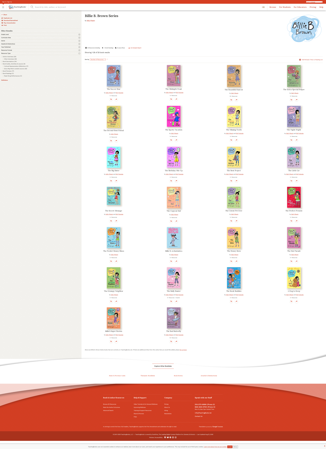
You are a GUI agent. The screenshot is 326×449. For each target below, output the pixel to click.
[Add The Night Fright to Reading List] (291, 140)
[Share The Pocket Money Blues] (116, 261)
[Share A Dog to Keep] (296, 301)
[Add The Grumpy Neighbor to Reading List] (111, 301)
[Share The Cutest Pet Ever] (236, 221)
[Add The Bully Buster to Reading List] (171, 301)
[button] (3, 7)
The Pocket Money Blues (113, 251)
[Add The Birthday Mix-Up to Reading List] (171, 180)
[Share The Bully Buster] (176, 301)
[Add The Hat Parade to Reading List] (291, 261)
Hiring (166, 410)
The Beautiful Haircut (234, 89)
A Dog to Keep (294, 291)
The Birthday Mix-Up (174, 170)
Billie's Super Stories (113, 331)
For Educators (300, 7)
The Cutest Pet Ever (233, 211)
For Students (285, 7)
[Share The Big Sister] (116, 180)
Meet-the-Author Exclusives (111, 407)
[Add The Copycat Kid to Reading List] (171, 221)
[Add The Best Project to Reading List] (231, 180)
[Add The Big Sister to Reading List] (111, 180)
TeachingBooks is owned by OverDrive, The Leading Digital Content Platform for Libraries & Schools (165, 434)
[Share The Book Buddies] (236, 301)
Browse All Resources (109, 404)
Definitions (4, 80)
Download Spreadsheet (10, 20)
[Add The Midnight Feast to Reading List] (171, 99)
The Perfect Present (294, 211)
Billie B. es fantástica (173, 251)
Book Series (178, 376)
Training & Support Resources (143, 410)
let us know (183, 350)
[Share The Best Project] (236, 180)
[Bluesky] (168, 437)
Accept (230, 447)
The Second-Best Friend (113, 130)
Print (5, 25)
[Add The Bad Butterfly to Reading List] (171, 341)
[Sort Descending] (107, 59)
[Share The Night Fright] (296, 140)
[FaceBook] (165, 437)
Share (5, 15)
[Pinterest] (170, 437)
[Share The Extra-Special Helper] (296, 99)
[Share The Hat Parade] (296, 261)
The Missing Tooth (234, 130)
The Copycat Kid (174, 211)
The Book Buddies (233, 291)
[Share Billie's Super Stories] (116, 341)
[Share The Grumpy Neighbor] (116, 301)
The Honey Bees (234, 251)
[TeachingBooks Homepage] (16, 7)
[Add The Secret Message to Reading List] (111, 221)
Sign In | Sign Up (7, 2)
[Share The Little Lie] (296, 180)
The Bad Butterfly (173, 331)
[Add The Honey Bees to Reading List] (231, 261)
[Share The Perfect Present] (296, 221)
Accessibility (159, 437)
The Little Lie (294, 170)
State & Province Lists (117, 376)
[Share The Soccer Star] (116, 99)
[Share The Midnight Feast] (176, 99)
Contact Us (198, 416)
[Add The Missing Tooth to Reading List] (231, 140)
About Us (167, 407)
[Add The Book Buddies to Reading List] (231, 301)
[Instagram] (175, 437)
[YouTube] (173, 437)
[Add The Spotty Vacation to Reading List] (171, 140)
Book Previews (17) (8, 71)
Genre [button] (3, 41)
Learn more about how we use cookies (215, 447)
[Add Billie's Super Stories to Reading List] (111, 341)
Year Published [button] (6, 47)
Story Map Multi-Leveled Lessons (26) (15, 69)
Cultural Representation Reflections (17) (16, 66)
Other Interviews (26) (10, 59)
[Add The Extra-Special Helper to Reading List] (291, 99)
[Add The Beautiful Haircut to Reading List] (231, 99)
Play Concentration (9, 23)
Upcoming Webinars (140, 407)
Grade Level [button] (5, 34)
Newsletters (167, 414)
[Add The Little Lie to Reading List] (291, 180)
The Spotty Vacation (173, 130)
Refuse (235, 447)
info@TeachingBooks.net (203, 413)
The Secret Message (113, 211)
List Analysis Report (135, 48)
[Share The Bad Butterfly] (176, 341)
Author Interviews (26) (9, 57)
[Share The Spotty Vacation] (176, 140)
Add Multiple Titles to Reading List (312, 60)
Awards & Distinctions (209, 376)
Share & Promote (139, 414)
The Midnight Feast (173, 89)
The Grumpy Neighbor (113, 291)
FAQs (135, 417)
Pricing (313, 7)
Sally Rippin (91, 20)
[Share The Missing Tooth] (236, 140)
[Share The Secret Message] (116, 221)
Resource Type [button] (5, 53)
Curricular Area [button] (6, 37)
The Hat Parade (294, 251)
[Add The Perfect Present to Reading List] (291, 221)
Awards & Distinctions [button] (8, 44)
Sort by (87, 59)
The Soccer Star (113, 89)
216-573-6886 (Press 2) (205, 404)
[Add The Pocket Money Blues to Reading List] (111, 261)
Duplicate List (7, 18)
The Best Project (234, 170)
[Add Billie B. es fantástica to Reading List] (171, 261)
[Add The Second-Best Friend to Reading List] (111, 140)
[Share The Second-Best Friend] (116, 140)
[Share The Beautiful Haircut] (236, 99)
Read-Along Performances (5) (13, 76)
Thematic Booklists (148, 376)
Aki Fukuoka (119, 93)
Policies (151, 437)
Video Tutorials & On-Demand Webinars (146, 404)
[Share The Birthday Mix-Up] (176, 180)
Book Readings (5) (8, 73)
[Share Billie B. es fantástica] (176, 261)
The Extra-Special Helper (294, 89)
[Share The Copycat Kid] (176, 221)
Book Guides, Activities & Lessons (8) (14, 64)
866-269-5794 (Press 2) (205, 407)
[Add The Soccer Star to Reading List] (111, 99)
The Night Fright (294, 130)
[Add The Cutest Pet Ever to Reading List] (231, 221)
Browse (272, 7)
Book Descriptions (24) (10, 61)
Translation (202, 427)
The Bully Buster (174, 291)
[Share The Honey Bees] (236, 261)
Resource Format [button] (6, 50)
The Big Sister (113, 170)
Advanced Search (108, 410)
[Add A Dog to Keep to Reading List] (291, 301)
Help (321, 7)
